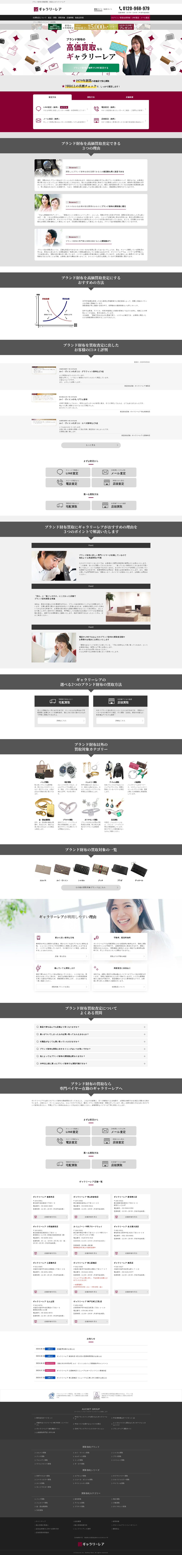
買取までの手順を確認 (118, 956)
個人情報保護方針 (81, 1525)
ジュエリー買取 (42, 1503)
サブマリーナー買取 (120, 1476)
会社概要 (77, 1521)
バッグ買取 (40, 1499)
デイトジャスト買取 (82, 1483)
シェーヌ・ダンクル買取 (84, 1479)
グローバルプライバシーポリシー (125, 1525)
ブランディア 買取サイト (122, 1429)
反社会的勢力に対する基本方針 (47, 1529)
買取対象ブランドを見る (61, 987)
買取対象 (61, 18)
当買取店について (40, 18)
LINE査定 (135, 18)
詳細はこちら (61, 720)
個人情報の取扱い (42, 1525)
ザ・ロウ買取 (80, 1464)
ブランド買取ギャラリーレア (41, 22)
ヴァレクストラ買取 (43, 1464)
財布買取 (78, 1499)
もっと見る (90, 445)
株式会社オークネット (44, 1418)
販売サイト (108, 9)
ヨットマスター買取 (43, 1487)
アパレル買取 (80, 1503)
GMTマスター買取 (43, 1476)
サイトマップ (41, 1521)
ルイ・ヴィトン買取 (82, 1453)
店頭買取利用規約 (42, 1532)
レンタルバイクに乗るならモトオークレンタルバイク (129, 1424)
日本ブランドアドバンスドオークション (89, 1429)
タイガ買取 (40, 1483)
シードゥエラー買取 (43, 1479)
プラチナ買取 (80, 1506)
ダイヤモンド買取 (119, 1506)
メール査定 (145, 18)
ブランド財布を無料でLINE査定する (91, 68)
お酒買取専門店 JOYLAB (45, 1432)
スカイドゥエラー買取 (121, 1479)
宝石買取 (39, 1510)
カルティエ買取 (80, 1456)
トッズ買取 (79, 1460)
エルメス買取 (41, 1453)
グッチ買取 (40, 1456)
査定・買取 (52, 18)
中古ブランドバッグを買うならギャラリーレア (91, 1418)
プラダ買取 (117, 1456)
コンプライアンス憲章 (82, 1529)
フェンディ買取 (42, 1460)
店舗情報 (70, 18)
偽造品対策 (79, 18)
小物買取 (116, 1503)
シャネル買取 (118, 1453)
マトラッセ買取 (119, 1483)
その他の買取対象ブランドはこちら (91, 887)
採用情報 (116, 1521)
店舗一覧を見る (60, 956)
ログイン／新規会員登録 (120, 18)
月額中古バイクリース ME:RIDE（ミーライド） (52, 1424)
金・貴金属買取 (42, 1506)
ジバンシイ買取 (119, 1460)
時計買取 (116, 1499)
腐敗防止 (116, 1529)
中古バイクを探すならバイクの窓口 (88, 1424)
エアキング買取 (80, 1476)
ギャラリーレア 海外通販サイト (48, 1429)
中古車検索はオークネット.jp (124, 1418)
